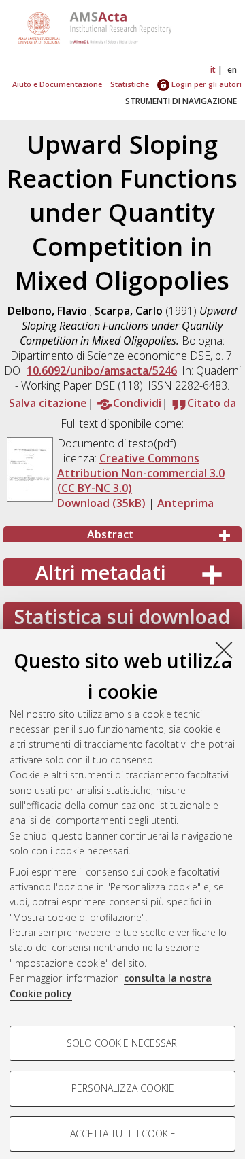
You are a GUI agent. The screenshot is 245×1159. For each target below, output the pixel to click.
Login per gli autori (205, 84)
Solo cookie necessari (123, 1043)
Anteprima (185, 503)
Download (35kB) (101, 503)
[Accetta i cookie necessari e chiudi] (224, 650)
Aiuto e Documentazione (57, 84)
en (232, 69)
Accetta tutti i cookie (123, 1133)
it (213, 69)
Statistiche (129, 84)
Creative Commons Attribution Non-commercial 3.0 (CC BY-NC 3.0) (141, 473)
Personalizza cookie (122, 1088)
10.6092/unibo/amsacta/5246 (102, 370)
